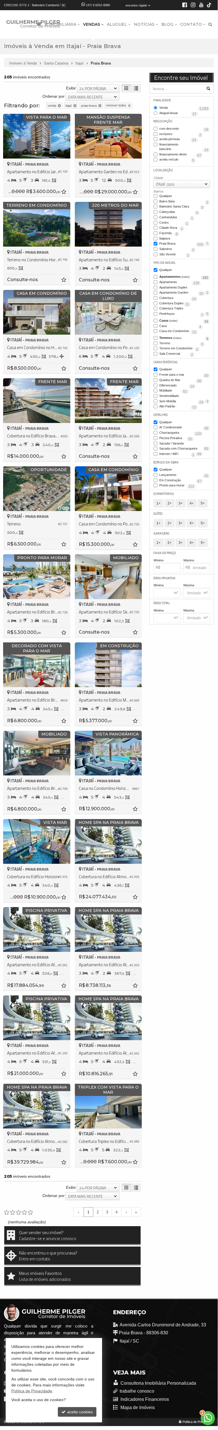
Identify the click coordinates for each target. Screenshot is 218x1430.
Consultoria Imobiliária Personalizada (158, 1383)
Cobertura (177, 298)
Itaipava (183, 239)
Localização (163, 170)
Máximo (188, 560)
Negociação (162, 121)
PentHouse (181, 314)
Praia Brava (181, 244)
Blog (167, 24)
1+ (158, 503)
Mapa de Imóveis (137, 1407)
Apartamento (179, 282)
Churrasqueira (180, 433)
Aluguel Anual (177, 113)
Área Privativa (164, 578)
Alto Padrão (177, 407)
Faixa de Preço (164, 553)
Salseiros (176, 249)
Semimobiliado (183, 396)
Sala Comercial (176, 354)
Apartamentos (183, 277)
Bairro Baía (183, 202)
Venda (183, 108)
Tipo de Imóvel (164, 262)
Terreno (181, 343)
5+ (203, 503)
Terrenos (183, 338)
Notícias (144, 24)
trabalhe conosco (137, 1391)
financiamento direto (180, 155)
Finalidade (162, 100)
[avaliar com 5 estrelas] (30, 1212)
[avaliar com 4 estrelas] (24, 1212)
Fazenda (168, 233)
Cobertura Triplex (183, 309)
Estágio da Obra (166, 462)
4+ (192, 503)
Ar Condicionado (183, 428)
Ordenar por (54, 96)
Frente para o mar (183, 375)
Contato (191, 24)
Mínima (159, 585)
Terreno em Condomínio (178, 349)
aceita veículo (176, 160)
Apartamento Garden (181, 293)
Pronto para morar (176, 486)
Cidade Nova (171, 228)
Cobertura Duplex (174, 304)
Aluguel (117, 24)
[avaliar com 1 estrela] (6, 1212)
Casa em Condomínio (177, 331)
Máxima (188, 585)
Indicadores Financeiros (144, 1399)
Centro (173, 223)
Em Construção (180, 480)
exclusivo (180, 134)
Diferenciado (176, 386)
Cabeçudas (178, 212)
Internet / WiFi (176, 454)
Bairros (159, 191)
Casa (180, 326)
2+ (170, 503)
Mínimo (159, 560)
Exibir (71, 88)
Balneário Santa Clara (181, 207)
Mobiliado (173, 391)
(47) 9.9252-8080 (98, 5)
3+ (181, 503)
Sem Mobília (181, 401)
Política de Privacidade (198, 1421)
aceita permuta (177, 139)
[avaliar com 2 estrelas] (12, 1212)
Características (165, 362)
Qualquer (165, 196)
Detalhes (160, 414)
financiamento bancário (183, 147)
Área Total (161, 603)
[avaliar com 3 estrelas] (18, 1212)
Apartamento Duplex (183, 288)
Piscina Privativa (175, 438)
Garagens (161, 533)
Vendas (91, 24)
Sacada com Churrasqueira (180, 449)
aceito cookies (79, 1412)
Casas (183, 321)
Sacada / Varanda (183, 444)
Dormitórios (163, 493)
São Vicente (174, 255)
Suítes (157, 513)
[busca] (210, 24)
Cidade (158, 177)
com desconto (183, 129)
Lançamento (183, 475)
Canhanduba (176, 217)
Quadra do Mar (180, 380)
